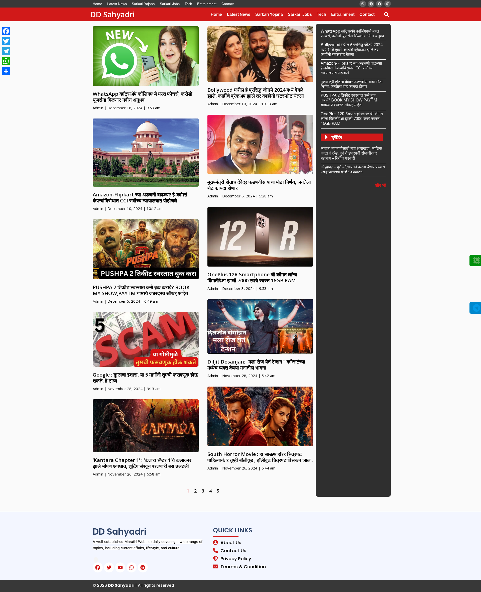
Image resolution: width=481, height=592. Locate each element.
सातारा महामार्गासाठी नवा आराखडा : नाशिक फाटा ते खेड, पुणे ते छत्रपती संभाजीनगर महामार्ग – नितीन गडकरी (351, 153)
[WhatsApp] (6, 61)
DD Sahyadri (112, 14)
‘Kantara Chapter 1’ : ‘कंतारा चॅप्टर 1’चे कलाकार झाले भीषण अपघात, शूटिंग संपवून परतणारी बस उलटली (142, 463)
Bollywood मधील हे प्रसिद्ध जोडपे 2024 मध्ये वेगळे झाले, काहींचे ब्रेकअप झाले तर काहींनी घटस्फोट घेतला (255, 92)
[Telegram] (6, 51)
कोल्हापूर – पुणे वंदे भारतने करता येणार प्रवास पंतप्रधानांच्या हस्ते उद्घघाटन (353, 169)
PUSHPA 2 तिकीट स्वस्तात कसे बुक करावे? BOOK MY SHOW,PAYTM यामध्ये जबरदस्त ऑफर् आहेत (141, 290)
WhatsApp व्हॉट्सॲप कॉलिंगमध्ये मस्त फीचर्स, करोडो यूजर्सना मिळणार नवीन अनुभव (142, 96)
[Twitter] (6, 41)
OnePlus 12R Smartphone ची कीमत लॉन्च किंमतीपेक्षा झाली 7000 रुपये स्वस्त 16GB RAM (252, 277)
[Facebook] (6, 31)
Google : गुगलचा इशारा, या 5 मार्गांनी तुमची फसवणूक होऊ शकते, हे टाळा (145, 377)
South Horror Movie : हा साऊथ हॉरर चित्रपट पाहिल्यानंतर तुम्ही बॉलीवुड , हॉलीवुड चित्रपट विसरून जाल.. (260, 457)
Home (97, 4)
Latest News (117, 4)
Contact (227, 4)
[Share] (6, 71)
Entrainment (206, 4)
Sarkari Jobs (170, 4)
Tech (188, 4)
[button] (386, 14)
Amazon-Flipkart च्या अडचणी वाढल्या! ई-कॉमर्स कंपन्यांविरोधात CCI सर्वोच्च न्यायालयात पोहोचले (140, 197)
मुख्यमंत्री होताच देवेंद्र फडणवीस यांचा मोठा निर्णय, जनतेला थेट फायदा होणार (259, 185)
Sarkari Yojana (143, 4)
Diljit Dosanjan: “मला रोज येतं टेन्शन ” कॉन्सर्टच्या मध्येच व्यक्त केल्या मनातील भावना (256, 364)
